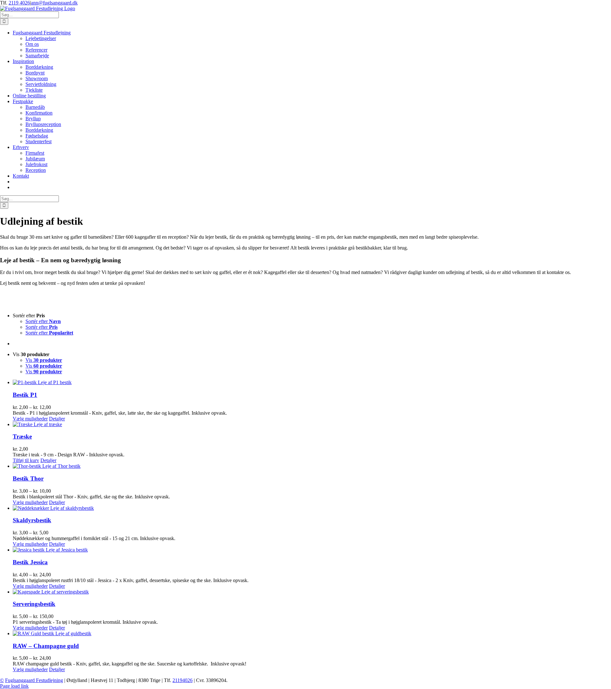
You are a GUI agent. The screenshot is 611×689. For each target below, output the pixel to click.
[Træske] (312, 424)
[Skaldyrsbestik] (312, 508)
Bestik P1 (25, 394)
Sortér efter (43, 321)
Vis (43, 360)
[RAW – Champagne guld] (312, 633)
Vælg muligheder (30, 418)
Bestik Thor (28, 478)
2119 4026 (19, 2)
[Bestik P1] (312, 382)
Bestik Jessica (30, 562)
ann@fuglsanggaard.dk (54, 2)
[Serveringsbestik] (312, 592)
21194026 (182, 680)
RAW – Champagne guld (46, 646)
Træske (22, 436)
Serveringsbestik (34, 604)
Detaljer (57, 418)
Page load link (14, 686)
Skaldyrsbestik (32, 520)
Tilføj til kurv (26, 460)
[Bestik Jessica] (312, 550)
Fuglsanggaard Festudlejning (34, 680)
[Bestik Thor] (312, 466)
